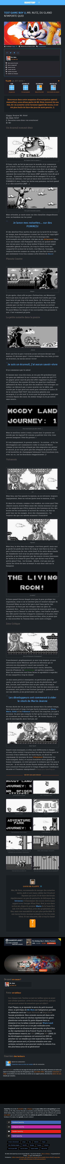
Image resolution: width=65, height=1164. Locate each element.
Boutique (32, 1145)
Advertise (36, 1142)
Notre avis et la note (13, 63)
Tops (30, 1142)
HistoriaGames (34, 1157)
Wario (53, 709)
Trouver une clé (11, 69)
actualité (20, 1109)
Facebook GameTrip (18, 1122)
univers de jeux (56, 1074)
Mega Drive (47, 1012)
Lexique (24, 1142)
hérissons (19, 901)
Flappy (13, 46)
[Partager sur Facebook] (7, 53)
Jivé (29, 1155)
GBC (32, 1033)
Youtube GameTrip (17, 1131)
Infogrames (48, 239)
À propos (39, 1145)
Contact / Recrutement (13, 1142)
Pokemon (26, 711)
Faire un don (44, 1148)
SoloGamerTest (31, 1159)
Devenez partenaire (41, 1159)
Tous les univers (24, 1148)
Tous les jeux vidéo (12, 1148)
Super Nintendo (33, 1012)
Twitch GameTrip (17, 1136)
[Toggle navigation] (39, 2)
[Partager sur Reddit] (14, 53)
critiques (29, 1109)
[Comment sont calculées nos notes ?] (59, 81)
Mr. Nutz (31, 1010)
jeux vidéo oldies (39, 1072)
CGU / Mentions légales (13, 1145)
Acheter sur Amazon (13, 73)
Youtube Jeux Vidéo (25, 1157)
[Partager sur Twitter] (10, 53)
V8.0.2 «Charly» (46, 1153)
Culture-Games (15, 1157)
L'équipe (44, 1142)
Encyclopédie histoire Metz (46, 1157)
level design (29, 670)
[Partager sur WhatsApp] (18, 53)
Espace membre (34, 1148)
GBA (46, 1033)
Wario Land (48, 1023)
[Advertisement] (32, 950)
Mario (50, 254)
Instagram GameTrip (18, 1127)
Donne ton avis (11, 67)
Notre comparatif (12, 65)
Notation (46, 1145)
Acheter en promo (12, 71)
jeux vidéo (7, 1115)
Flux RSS (25, 1145)
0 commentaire (42, 46)
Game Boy (50, 906)
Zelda (14, 711)
